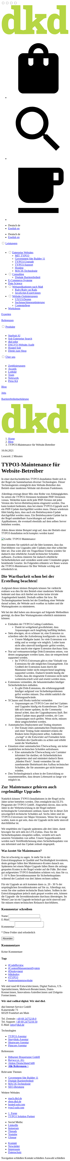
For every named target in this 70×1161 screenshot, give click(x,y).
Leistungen (11, 243)
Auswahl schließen (55, 1158)
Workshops (14, 308)
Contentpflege (22, 305)
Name (4, 916)
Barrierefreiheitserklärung (15, 399)
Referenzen (7, 320)
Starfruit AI (14, 335)
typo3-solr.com (16, 1107)
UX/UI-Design (23, 299)
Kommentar (8, 926)
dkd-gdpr (13, 341)
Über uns (10, 356)
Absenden (8, 938)
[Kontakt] (38, 219)
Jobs (3, 392)
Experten (6, 314)
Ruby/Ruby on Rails (26, 289)
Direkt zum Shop (17, 350)
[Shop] (38, 97)
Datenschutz (14, 1152)
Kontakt (12, 1143)
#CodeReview (16, 965)
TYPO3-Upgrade (24, 261)
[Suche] (38, 158)
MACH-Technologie (26, 270)
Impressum (14, 1149)
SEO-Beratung (16, 1086)
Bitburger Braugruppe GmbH (24, 1057)
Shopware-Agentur (18, 1042)
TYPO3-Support (24, 264)
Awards (12, 368)
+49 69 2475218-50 (26, 1021)
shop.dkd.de (14, 1101)
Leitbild (12, 371)
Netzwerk (13, 377)
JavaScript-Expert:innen (28, 292)
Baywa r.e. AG (16, 1060)
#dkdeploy (14, 974)
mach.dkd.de (15, 1098)
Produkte (10, 326)
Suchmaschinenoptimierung (30, 302)
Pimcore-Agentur (17, 1045)
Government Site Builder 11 (30, 258)
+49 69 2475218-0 (26, 1018)
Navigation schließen (12, 1158)
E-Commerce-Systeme (20, 280)
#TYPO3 (13, 977)
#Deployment (15, 971)
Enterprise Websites (22, 252)
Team (11, 374)
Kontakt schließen (34, 1158)
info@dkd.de (17, 1024)
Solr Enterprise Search (20, 338)
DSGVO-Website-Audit (21, 344)
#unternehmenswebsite (20, 980)
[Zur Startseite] (35, 33)
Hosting (19, 267)
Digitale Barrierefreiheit (27, 277)
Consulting (18, 274)
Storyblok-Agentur (18, 1039)
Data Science (15, 283)
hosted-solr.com (16, 1104)
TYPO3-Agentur (17, 1036)
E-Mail (5, 919)
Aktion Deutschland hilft (21, 1063)
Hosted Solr (14, 347)
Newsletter (14, 1146)
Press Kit (13, 381)
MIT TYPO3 (22, 255)
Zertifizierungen (16, 365)
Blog (4, 386)
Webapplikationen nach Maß (27, 286)
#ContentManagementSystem (24, 968)
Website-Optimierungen (25, 296)
